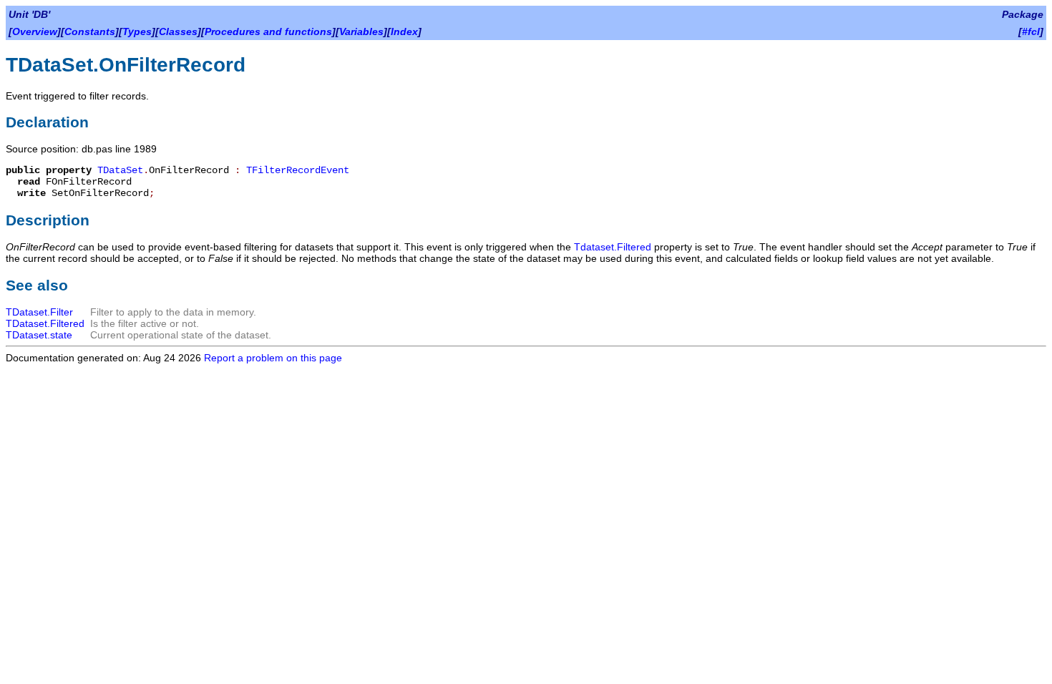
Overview (34, 31)
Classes (178, 31)
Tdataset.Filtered (612, 247)
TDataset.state (39, 335)
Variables (361, 31)
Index (404, 31)
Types (137, 31)
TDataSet (120, 170)
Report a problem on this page (273, 357)
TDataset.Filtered (45, 323)
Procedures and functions (268, 31)
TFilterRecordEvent (297, 170)
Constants (89, 31)
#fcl (1031, 31)
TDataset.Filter (39, 312)
